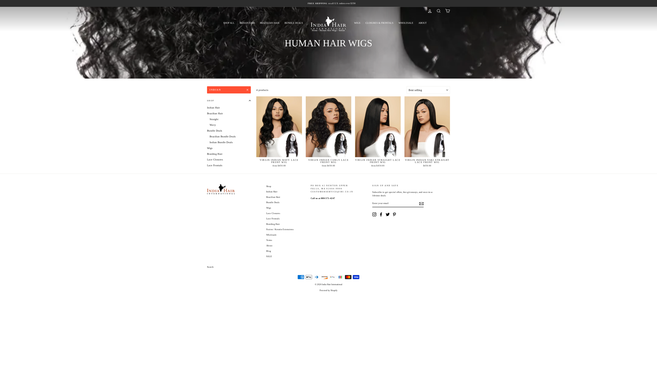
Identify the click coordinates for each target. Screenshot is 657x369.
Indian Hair (247, 23)
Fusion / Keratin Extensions (280, 229)
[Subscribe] (421, 203)
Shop (210, 101)
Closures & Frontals (379, 23)
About (422, 23)
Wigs (357, 23)
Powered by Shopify (329, 290)
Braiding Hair (214, 154)
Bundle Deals (294, 23)
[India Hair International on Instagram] (374, 214)
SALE (269, 256)
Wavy (213, 125)
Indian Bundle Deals (221, 142)
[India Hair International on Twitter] (388, 214)
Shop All (229, 23)
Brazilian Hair (269, 23)
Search (210, 267)
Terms (269, 240)
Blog (268, 251)
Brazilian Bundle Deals (223, 136)
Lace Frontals (214, 165)
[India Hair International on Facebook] (381, 214)
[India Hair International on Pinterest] (394, 214)
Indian (215, 90)
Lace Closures (215, 159)
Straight (214, 119)
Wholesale (405, 23)
